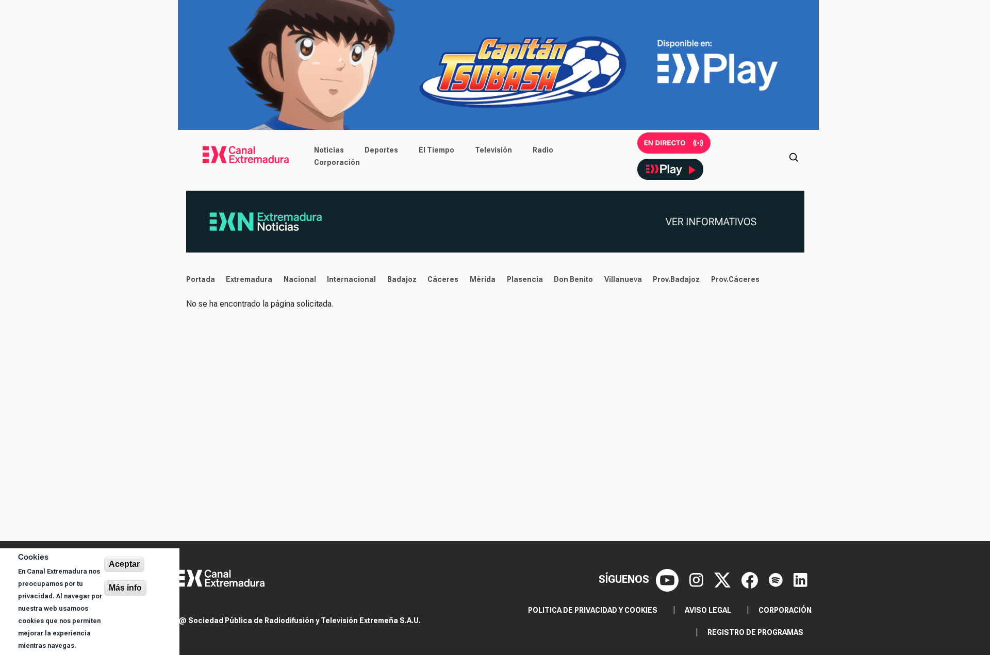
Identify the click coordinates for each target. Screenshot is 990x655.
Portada (200, 279)
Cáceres (442, 279)
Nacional (300, 279)
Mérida (483, 279)
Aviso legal (708, 610)
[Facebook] (751, 579)
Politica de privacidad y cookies (592, 610)
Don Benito (573, 279)
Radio (543, 150)
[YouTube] (668, 579)
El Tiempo (436, 150)
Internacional (351, 279)
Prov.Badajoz (676, 279)
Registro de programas (755, 632)
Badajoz (402, 279)
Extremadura (249, 279)
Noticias (329, 150)
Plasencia (525, 279)
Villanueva (623, 279)
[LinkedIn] (800, 579)
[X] (723, 579)
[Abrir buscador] (793, 156)
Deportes (381, 150)
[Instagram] (697, 579)
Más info (125, 587)
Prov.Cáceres (735, 279)
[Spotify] (777, 579)
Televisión (493, 150)
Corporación (337, 162)
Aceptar (124, 564)
